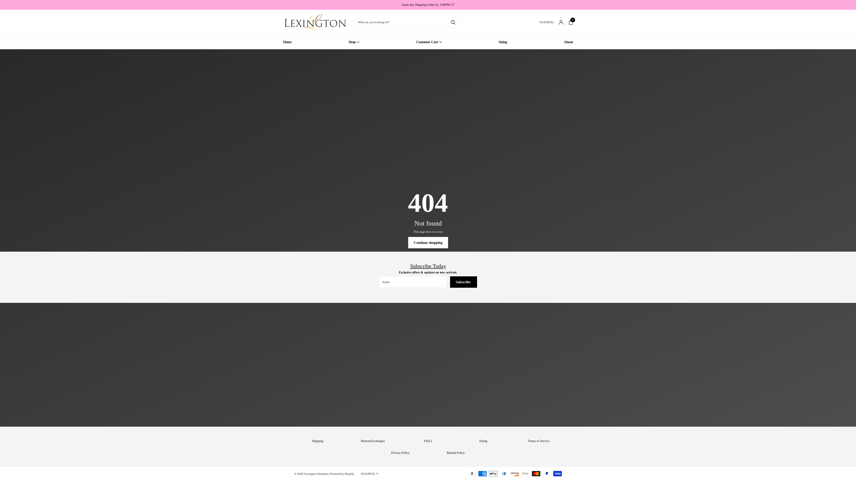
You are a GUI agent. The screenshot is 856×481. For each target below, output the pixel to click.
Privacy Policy (400, 453)
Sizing (502, 42)
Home (287, 42)
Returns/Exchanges (373, 441)
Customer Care (427, 42)
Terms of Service (538, 441)
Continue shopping (428, 243)
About (568, 42)
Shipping (317, 441)
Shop (352, 42)
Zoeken (453, 22)
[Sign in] (561, 22)
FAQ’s (428, 441)
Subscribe (463, 282)
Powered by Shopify (342, 473)
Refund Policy (456, 453)
